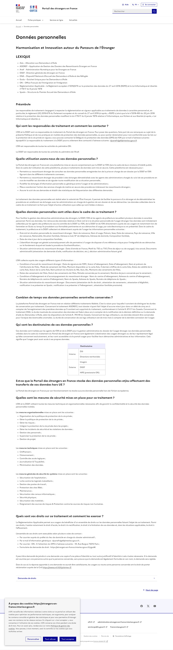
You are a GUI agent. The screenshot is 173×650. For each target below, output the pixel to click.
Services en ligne (56, 20)
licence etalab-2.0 (99, 641)
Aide (127, 4)
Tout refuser (50, 639)
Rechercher (154, 11)
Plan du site (105, 636)
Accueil (19, 20)
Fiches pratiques (34, 20)
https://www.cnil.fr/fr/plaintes (56, 567)
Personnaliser (33, 639)
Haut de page (152, 590)
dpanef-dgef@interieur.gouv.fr (123, 140)
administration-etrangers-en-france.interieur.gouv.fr (118, 622)
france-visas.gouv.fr (118, 627)
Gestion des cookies (90, 636)
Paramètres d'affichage (123, 636)
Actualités (73, 20)
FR (136, 4)
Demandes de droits (27, 578)
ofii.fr (90, 622)
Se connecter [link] (150, 4)
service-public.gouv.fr (96, 627)
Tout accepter (67, 639)
